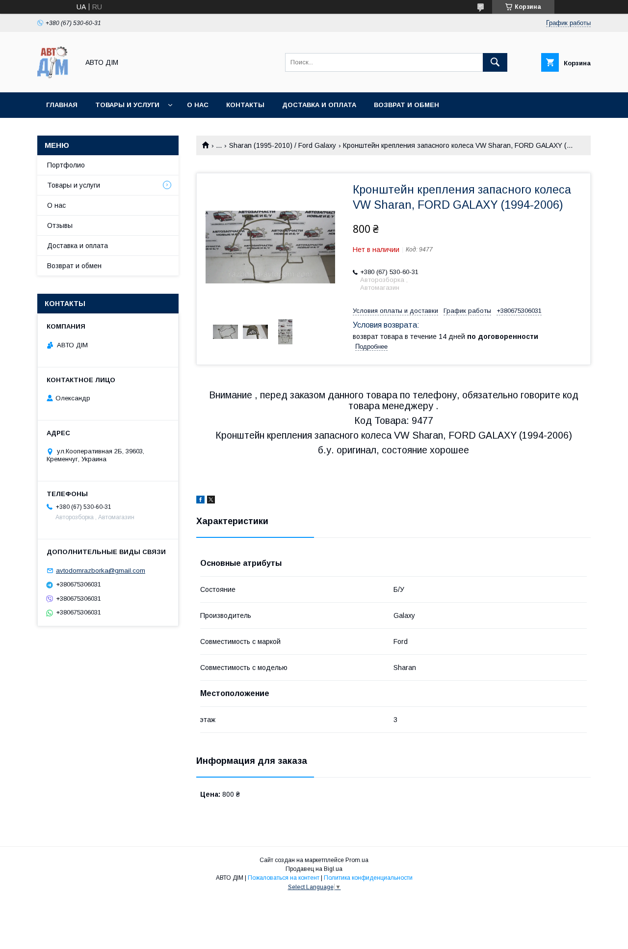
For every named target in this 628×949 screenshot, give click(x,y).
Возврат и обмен (74, 266)
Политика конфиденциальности (368, 877)
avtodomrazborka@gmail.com (100, 570)
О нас (198, 105)
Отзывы (60, 225)
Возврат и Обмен (406, 105)
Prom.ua (356, 860)
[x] (211, 501)
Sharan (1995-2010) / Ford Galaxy (282, 145)
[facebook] (200, 501)
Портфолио (66, 165)
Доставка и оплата (319, 105)
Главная (62, 105)
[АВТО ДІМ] (55, 80)
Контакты (245, 105)
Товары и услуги (127, 105)
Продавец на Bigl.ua (314, 868)
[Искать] (495, 62)
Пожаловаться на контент (283, 877)
